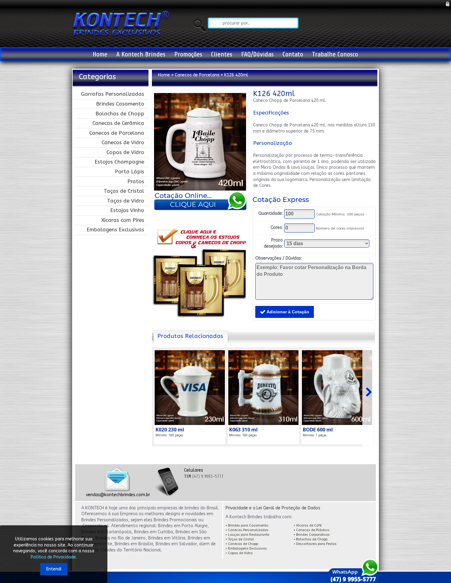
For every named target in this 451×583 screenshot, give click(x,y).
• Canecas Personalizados (247, 530)
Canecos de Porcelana (116, 133)
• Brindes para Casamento (247, 525)
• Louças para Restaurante (247, 535)
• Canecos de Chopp (242, 544)
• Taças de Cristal (240, 539)
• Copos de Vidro (239, 553)
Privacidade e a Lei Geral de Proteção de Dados (273, 508)
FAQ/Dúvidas (257, 54)
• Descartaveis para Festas (315, 544)
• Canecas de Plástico (312, 530)
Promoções (188, 54)
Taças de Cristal (124, 191)
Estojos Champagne (119, 162)
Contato (293, 54)
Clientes (221, 54)
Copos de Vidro (125, 152)
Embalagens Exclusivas (115, 229)
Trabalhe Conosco (335, 54)
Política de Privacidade (53, 557)
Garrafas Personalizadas (112, 94)
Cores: (277, 227)
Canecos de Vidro (123, 142)
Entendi (53, 569)
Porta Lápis (129, 171)
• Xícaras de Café (308, 525)
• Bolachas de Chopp (311, 539)
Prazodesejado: (273, 243)
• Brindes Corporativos (312, 535)
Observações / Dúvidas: (278, 258)
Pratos (135, 181)
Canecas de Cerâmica (118, 123)
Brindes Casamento (120, 104)
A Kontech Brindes (140, 54)
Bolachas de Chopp (119, 113)
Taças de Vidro (125, 201)
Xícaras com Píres (122, 220)
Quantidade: (270, 213)
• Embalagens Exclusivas (246, 548)
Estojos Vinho (127, 210)
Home (100, 54)
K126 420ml (236, 75)
